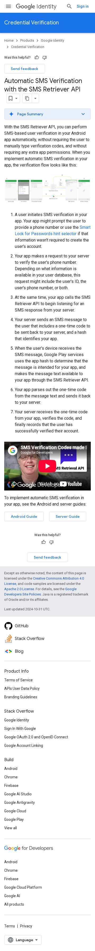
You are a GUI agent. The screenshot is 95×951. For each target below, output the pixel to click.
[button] (47, 114)
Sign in (83, 6)
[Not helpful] (45, 58)
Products (27, 40)
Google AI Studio (18, 794)
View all (10, 828)
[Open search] (69, 6)
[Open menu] (8, 6)
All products (14, 904)
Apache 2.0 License (19, 589)
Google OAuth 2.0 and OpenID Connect (36, 737)
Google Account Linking (23, 745)
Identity (46, 6)
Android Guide (24, 516)
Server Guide (68, 516)
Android (10, 768)
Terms (9, 926)
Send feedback (24, 68)
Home (8, 40)
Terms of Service (18, 680)
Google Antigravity (19, 802)
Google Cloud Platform (23, 887)
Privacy (26, 926)
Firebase (11, 785)
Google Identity (52, 40)
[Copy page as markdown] (27, 98)
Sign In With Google (20, 728)
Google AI (12, 896)
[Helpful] (37, 58)
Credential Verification (31, 22)
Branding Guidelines (20, 697)
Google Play (14, 819)
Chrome (11, 777)
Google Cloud (15, 811)
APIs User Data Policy (22, 688)
